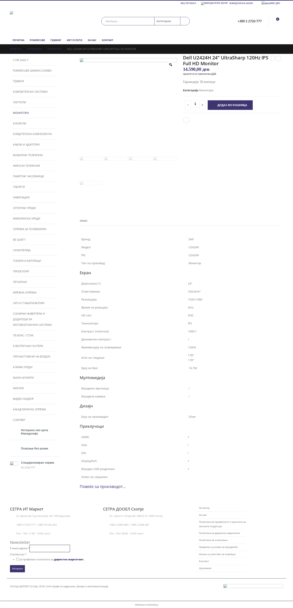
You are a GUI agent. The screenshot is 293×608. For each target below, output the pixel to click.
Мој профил (188, 3)
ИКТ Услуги (74, 40)
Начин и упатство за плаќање (217, 554)
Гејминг (55, 40)
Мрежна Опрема (24, 292)
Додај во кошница (232, 105)
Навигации (21, 197)
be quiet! (19, 239)
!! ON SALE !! (20, 60)
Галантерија (21, 250)
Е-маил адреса (19, 548)
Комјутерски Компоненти (32, 134)
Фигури (18, 388)
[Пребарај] (185, 21)
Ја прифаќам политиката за (52, 559)
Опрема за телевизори (29, 229)
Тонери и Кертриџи (27, 261)
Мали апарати (23, 377)
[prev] (272, 58)
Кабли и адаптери (26, 144)
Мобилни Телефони (28, 155)
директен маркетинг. (69, 559)
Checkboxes (18, 554)
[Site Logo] (35, 21)
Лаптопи (19, 102)
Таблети (19, 187)
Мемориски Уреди (26, 218)
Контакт (107, 40)
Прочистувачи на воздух (31, 356)
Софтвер (19, 420)
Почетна (18, 40)
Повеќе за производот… (103, 486)
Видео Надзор (23, 399)
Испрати (17, 568)
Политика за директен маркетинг (219, 533)
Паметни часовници (28, 176)
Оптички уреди (24, 208)
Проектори (21, 271)
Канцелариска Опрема (29, 409)
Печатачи (20, 282)
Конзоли (19, 123)
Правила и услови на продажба (218, 547)
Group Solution (118, 586)
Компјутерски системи (30, 92)
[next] (278, 58)
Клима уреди (22, 367)
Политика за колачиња (213, 540)
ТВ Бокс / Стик (23, 335)
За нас (92, 40)
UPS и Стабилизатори (28, 303)
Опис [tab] (84, 221)
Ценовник (205, 568)
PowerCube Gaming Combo (32, 70)
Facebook (186, 120)
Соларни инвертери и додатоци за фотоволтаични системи (32, 319)
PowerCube (37, 40)
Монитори (206, 90)
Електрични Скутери (28, 346)
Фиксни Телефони (26, 166)
